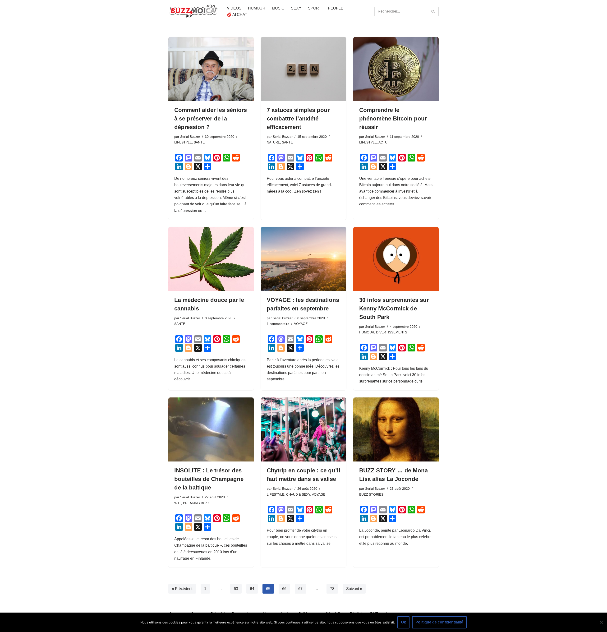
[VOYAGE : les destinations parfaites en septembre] (303, 259)
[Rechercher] (433, 11)
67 (300, 589)
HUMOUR (256, 8)
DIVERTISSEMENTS (391, 332)
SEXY (296, 8)
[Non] (601, 622)
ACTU (382, 142)
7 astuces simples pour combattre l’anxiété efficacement (298, 118)
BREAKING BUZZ (196, 503)
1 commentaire (278, 324)
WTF (177, 503)
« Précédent (182, 589)
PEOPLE (335, 8)
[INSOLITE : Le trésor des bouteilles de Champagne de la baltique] (211, 429)
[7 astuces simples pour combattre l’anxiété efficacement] (303, 69)
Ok (403, 622)
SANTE (199, 142)
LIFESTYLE (183, 142)
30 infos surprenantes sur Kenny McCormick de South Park (394, 308)
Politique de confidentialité (439, 622)
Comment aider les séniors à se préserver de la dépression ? (210, 118)
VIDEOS (234, 8)
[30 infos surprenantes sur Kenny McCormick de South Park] (396, 259)
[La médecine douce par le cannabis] (211, 259)
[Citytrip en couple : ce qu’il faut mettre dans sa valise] (303, 429)
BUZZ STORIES (371, 494)
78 (332, 589)
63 (236, 589)
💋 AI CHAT (237, 15)
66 (284, 589)
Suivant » (354, 589)
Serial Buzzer (190, 136)
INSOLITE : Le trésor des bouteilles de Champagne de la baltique (209, 479)
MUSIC (278, 8)
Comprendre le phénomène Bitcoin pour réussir (393, 118)
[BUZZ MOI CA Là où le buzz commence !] (193, 11)
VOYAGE (301, 324)
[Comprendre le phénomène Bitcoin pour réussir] (396, 69)
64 (252, 589)
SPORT (314, 8)
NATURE (273, 142)
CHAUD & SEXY (298, 494)
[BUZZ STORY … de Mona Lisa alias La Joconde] (396, 429)
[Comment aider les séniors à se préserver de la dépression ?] (211, 69)
